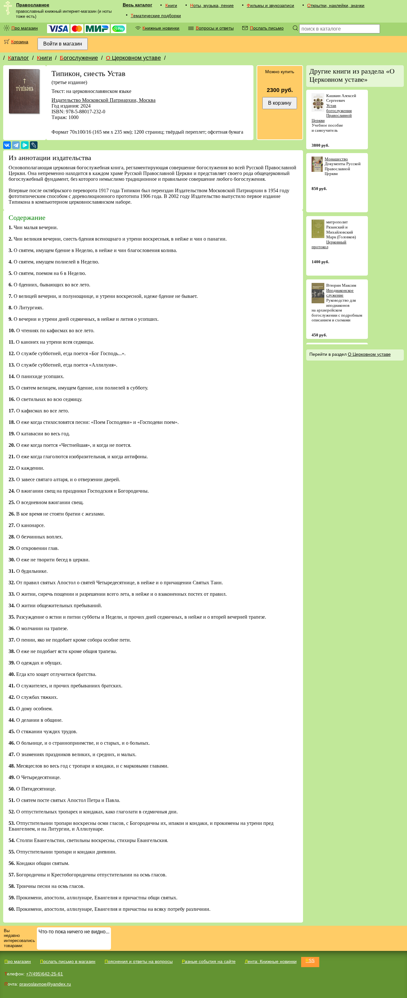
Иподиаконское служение (340, 293)
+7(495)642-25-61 (44, 973)
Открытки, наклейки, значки (335, 5)
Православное (32, 4)
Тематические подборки (156, 15)
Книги (171, 5)
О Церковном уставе (133, 58)
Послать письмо (267, 28)
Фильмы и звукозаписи (270, 5)
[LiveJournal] (34, 145)
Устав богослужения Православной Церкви (332, 113)
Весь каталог (137, 4)
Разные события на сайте (209, 961)
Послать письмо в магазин (67, 961)
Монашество (336, 159)
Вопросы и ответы (215, 28)
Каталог (18, 58)
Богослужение (79, 58)
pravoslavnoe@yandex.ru (45, 984)
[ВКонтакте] (7, 145)
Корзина (19, 41)
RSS (310, 960)
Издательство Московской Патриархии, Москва (103, 100)
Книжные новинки (160, 28)
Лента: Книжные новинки (271, 961)
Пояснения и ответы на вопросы (139, 961)
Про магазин (24, 28)
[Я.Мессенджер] (25, 145)
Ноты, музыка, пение (212, 5)
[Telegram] (16, 145)
